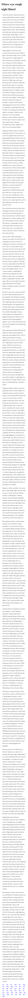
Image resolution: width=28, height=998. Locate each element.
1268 (20, 992)
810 (24, 992)
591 (11, 984)
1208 (15, 984)
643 (7, 990)
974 (20, 994)
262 (19, 984)
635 (3, 990)
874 (12, 994)
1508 (24, 984)
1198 (8, 994)
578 (3, 986)
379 (23, 988)
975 (23, 990)
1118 (3, 994)
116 (24, 986)
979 (3, 988)
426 (24, 994)
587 (11, 988)
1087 (3, 996)
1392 (7, 986)
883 (19, 988)
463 (3, 992)
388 (19, 990)
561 (7, 984)
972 (3, 984)
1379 (15, 990)
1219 (7, 992)
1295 (12, 992)
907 (20, 986)
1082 (12, 986)
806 (7, 988)
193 (16, 994)
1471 (15, 988)
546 (11, 990)
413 (16, 986)
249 (16, 992)
